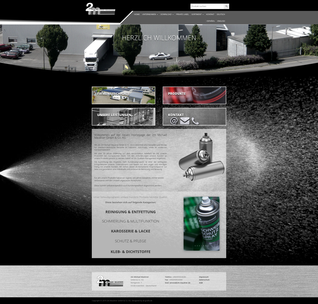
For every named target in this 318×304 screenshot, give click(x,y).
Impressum (204, 277)
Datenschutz (204, 280)
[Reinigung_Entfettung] (202, 250)
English (221, 21)
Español (211, 21)
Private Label (182, 14)
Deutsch (221, 14)
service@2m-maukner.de (180, 283)
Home (137, 14)
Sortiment (196, 14)
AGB (201, 283)
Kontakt (210, 14)
